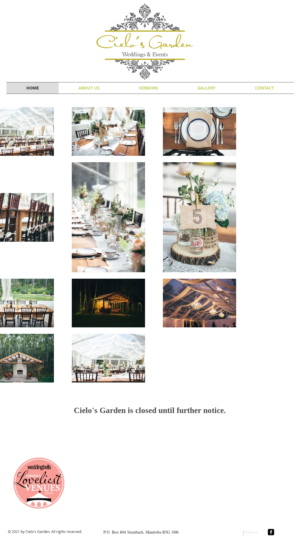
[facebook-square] (271, 532)
